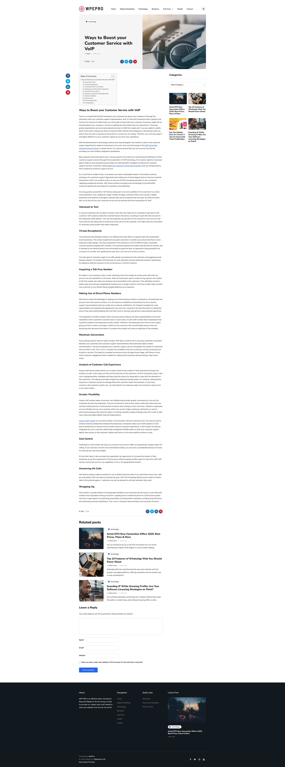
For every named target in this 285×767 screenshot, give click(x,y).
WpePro (92, 756)
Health (180, 9)
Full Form (167, 9)
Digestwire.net (99, 759)
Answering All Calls (91, 100)
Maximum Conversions (92, 91)
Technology (143, 9)
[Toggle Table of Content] (111, 77)
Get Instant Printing (87, 762)
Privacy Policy (147, 707)
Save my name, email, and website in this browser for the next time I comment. (112, 662)
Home (113, 9)
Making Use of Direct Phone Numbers (96, 89)
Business (155, 9)
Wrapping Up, (90, 103)
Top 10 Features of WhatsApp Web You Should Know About (197, 109)
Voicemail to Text (90, 82)
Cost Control (89, 98)
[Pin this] (135, 61)
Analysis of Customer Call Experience (96, 93)
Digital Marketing (127, 9)
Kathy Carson (113, 541)
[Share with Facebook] (122, 61)
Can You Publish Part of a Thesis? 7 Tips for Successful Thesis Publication (177, 135)
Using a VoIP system (87, 421)
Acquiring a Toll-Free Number (94, 87)
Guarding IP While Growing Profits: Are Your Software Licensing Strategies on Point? (197, 137)
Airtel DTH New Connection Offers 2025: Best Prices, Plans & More (177, 110)
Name (81, 640)
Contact (190, 9)
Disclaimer (146, 699)
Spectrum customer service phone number (124, 166)
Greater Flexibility (90, 96)
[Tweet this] (126, 61)
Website (82, 655)
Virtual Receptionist (91, 84)
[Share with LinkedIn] (131, 61)
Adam (88, 54)
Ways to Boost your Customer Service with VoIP (98, 80)
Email (81, 648)
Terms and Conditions (150, 703)
